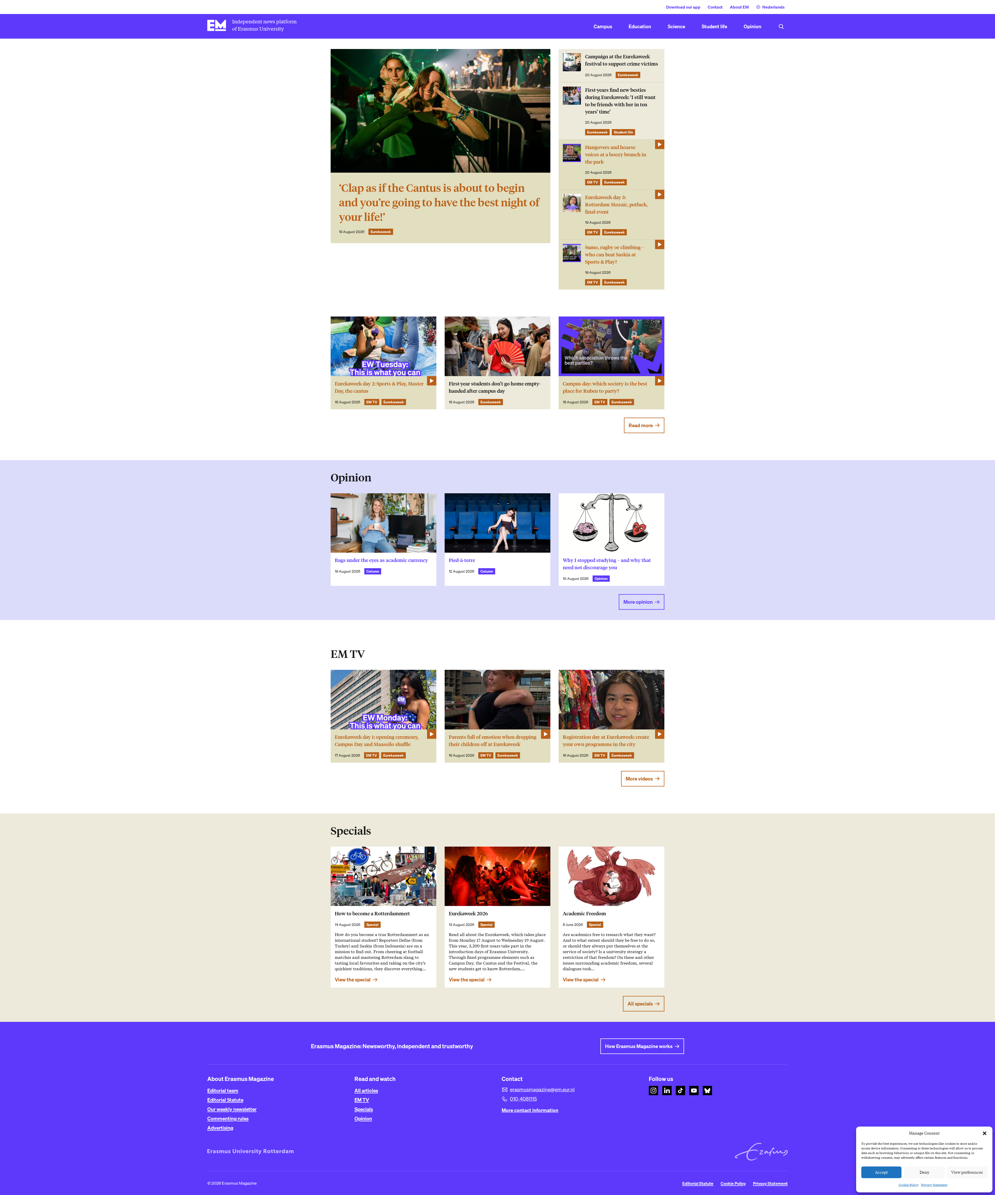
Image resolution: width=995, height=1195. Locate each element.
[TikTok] (680, 1090)
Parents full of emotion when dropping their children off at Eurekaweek (492, 740)
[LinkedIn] (667, 1090)
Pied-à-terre (462, 560)
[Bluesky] (707, 1090)
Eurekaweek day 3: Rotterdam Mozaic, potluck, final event (616, 204)
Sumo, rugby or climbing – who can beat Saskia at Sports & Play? (614, 254)
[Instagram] (653, 1090)
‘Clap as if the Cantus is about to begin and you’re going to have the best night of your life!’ (439, 202)
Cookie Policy (909, 1185)
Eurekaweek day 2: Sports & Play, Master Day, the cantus (379, 387)
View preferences (967, 1172)
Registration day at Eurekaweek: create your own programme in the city (606, 740)
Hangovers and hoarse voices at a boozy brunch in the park (615, 154)
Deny (924, 1172)
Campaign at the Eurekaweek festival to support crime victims (621, 60)
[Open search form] (781, 26)
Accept (881, 1172)
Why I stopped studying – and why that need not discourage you (607, 564)
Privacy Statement (934, 1185)
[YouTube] (694, 1090)
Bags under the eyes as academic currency (381, 560)
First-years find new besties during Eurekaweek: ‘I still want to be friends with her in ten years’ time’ (620, 101)
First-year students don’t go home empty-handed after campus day (495, 387)
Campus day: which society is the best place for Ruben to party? (605, 387)
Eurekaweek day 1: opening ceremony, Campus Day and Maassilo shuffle (376, 740)
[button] (984, 1133)
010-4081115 (523, 1098)
